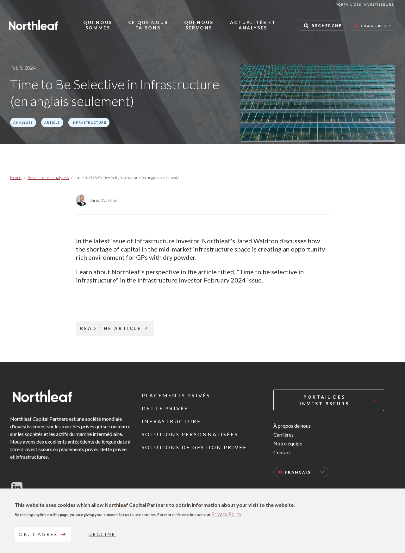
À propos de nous (292, 426)
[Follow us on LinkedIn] (17, 487)
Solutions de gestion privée (194, 447)
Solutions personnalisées (190, 434)
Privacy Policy (226, 514)
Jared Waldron (104, 200)
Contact (282, 452)
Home (16, 177)
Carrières (283, 435)
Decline (102, 534)
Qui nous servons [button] (198, 25)
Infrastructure (171, 421)
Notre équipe (287, 443)
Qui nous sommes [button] (97, 25)
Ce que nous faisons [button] (148, 25)
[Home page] (34, 25)
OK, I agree (38, 534)
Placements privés (176, 395)
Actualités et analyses (48, 177)
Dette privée (165, 408)
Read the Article (110, 328)
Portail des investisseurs (365, 4)
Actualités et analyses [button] (253, 25)
